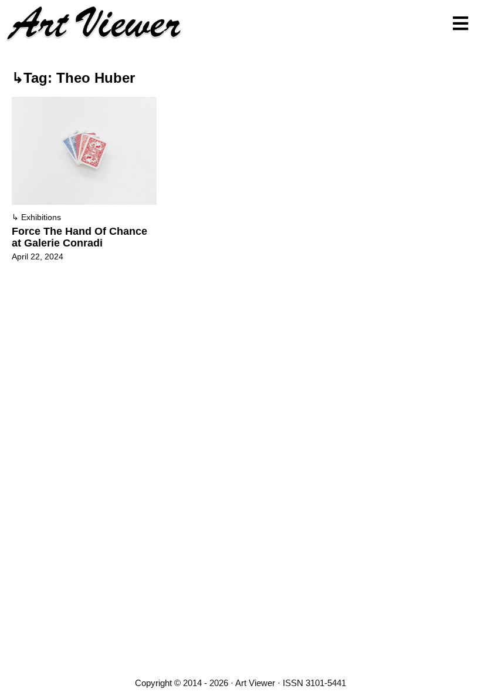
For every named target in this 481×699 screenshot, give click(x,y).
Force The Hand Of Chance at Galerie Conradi (79, 237)
